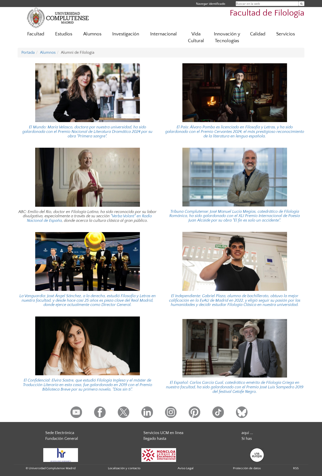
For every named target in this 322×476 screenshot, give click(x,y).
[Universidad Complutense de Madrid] (58, 17)
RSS (296, 468)
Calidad (257, 34)
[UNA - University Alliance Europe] (257, 454)
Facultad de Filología (267, 13)
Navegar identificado (210, 4)
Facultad (35, 34)
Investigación (125, 34)
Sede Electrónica (59, 433)
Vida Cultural (196, 37)
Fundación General (61, 438)
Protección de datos (247, 468)
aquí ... (247, 433)
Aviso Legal (185, 468)
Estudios (63, 34)
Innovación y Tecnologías (227, 37)
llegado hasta (154, 438)
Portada (28, 52)
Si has (247, 438)
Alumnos (92, 34)
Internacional (163, 34)
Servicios (285, 34)
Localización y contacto (124, 468)
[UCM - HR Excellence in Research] (60, 454)
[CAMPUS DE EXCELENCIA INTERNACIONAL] (158, 454)
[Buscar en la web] (301, 3)
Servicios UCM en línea (163, 433)
